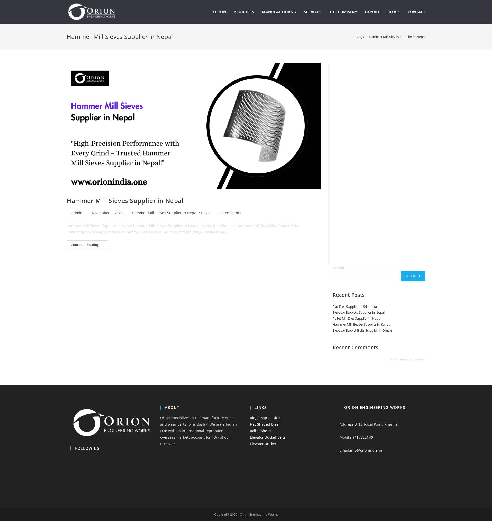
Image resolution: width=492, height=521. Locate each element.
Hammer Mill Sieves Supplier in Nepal (397, 36)
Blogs (205, 212)
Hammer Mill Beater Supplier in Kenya (361, 324)
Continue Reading (89, 245)
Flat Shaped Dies (264, 424)
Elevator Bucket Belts (268, 437)
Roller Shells (260, 430)
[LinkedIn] (71, 478)
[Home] (349, 36)
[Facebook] (71, 465)
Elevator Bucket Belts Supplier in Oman (362, 330)
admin (77, 212)
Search (338, 267)
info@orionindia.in (366, 450)
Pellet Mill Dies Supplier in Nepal (357, 318)
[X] (71, 458)
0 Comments (230, 212)
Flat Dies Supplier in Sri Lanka (355, 306)
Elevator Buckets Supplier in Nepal (359, 312)
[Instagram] (71, 471)
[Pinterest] (71, 484)
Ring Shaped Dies (265, 417)
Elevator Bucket (263, 443)
